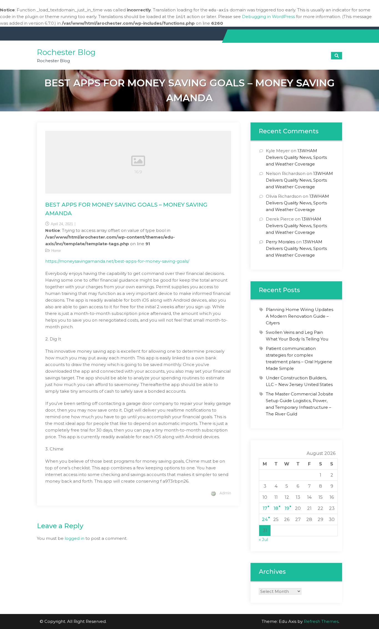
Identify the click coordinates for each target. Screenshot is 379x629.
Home (56, 251)
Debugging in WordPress (268, 16)
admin (225, 493)
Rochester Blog (66, 52)
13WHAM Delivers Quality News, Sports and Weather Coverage (296, 157)
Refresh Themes (321, 621)
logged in (74, 538)
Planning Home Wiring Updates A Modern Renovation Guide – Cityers (299, 316)
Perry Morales (280, 241)
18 (276, 508)
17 (265, 508)
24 (265, 519)
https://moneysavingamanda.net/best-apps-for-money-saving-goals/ (117, 261)
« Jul (263, 539)
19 (287, 508)
